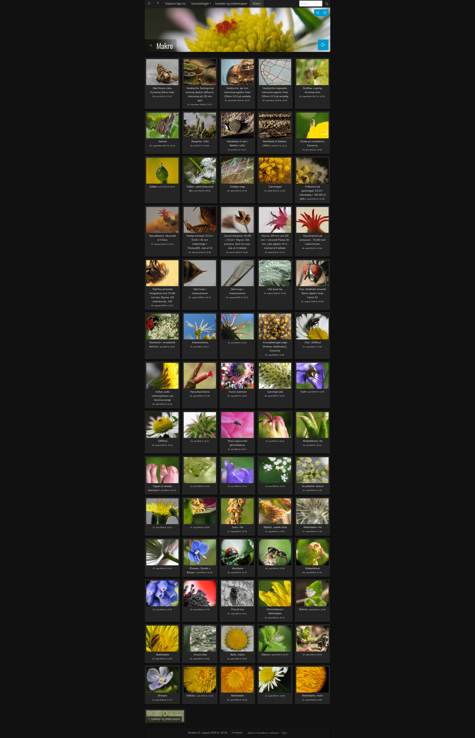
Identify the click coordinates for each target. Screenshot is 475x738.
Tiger (284, 732)
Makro (257, 3)
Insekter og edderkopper (231, 3)
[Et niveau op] (151, 45)
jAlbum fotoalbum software (263, 732)
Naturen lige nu (175, 3)
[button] (7, 730)
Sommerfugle (200, 3)
